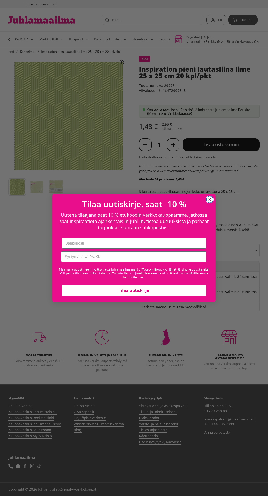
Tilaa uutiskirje (134, 290)
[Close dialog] (209, 199)
